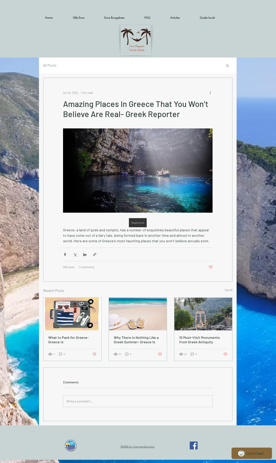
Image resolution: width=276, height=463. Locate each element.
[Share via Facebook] (65, 254)
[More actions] (210, 92)
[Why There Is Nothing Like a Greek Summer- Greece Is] (138, 314)
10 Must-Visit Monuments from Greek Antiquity (199, 339)
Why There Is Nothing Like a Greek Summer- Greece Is (136, 339)
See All (229, 290)
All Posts (50, 65)
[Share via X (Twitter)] (75, 254)
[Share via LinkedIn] (85, 254)
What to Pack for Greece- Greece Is (68, 339)
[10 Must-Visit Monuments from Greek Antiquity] (203, 314)
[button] (227, 65)
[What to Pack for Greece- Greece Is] (72, 314)
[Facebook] (194, 445)
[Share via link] (95, 254)
